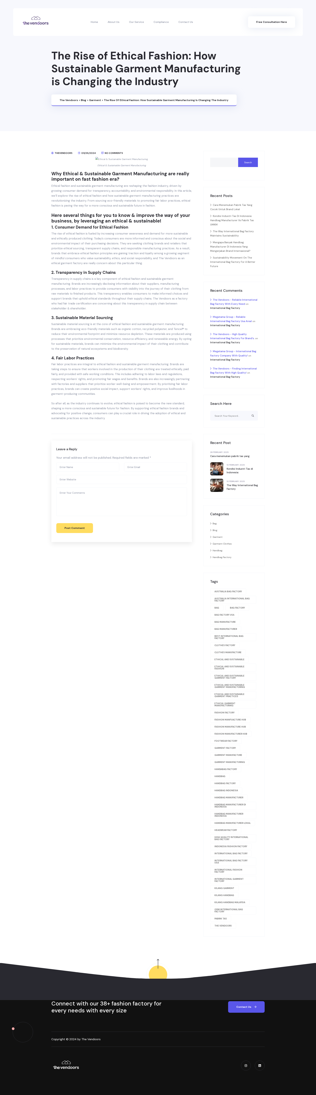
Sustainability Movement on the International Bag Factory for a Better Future (232, 262)
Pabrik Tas (220, 918)
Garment (218, 536)
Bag (215, 523)
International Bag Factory (225, 308)
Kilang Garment (224, 888)
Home (94, 22)
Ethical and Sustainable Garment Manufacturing (229, 686)
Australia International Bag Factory (232, 599)
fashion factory (224, 712)
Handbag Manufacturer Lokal (232, 823)
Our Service (136, 22)
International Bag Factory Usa (231, 861)
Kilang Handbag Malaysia (229, 902)
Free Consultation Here (271, 22)
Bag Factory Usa (224, 614)
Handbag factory (225, 783)
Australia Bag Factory (228, 591)
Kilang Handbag (224, 895)
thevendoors (63, 153)
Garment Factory (225, 748)
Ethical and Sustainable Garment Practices (229, 695)
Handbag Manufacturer (228, 797)
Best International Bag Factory (228, 637)
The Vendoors (168, 258)
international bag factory (231, 853)
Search (248, 162)
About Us (113, 22)
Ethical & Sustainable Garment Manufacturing (121, 165)
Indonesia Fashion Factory (230, 846)
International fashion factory (228, 870)
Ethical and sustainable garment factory (229, 676)
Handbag (217, 550)
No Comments (113, 153)
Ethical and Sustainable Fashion (229, 667)
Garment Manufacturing (229, 762)
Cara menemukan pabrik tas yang (230, 456)
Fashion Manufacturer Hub (230, 733)
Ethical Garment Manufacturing (224, 704)
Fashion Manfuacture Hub (230, 719)
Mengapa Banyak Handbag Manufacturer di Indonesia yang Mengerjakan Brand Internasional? (230, 247)
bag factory (237, 607)
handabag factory (225, 769)
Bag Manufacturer (225, 629)
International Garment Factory (229, 880)
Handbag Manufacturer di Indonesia (230, 805)
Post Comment (75, 528)
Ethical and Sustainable (229, 659)
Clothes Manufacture (227, 652)
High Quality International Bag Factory (231, 838)
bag (216, 607)
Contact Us (185, 22)
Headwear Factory (225, 830)
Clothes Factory (224, 645)
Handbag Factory (222, 557)
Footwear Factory (225, 741)
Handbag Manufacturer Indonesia (228, 814)
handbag (219, 776)
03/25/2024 (88, 153)
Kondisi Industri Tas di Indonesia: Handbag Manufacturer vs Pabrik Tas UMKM (232, 220)
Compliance (161, 22)
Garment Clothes (222, 543)
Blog (215, 530)
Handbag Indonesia (226, 790)
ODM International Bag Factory (228, 910)
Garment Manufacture (228, 755)
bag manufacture (225, 622)
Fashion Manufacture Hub (230, 726)
